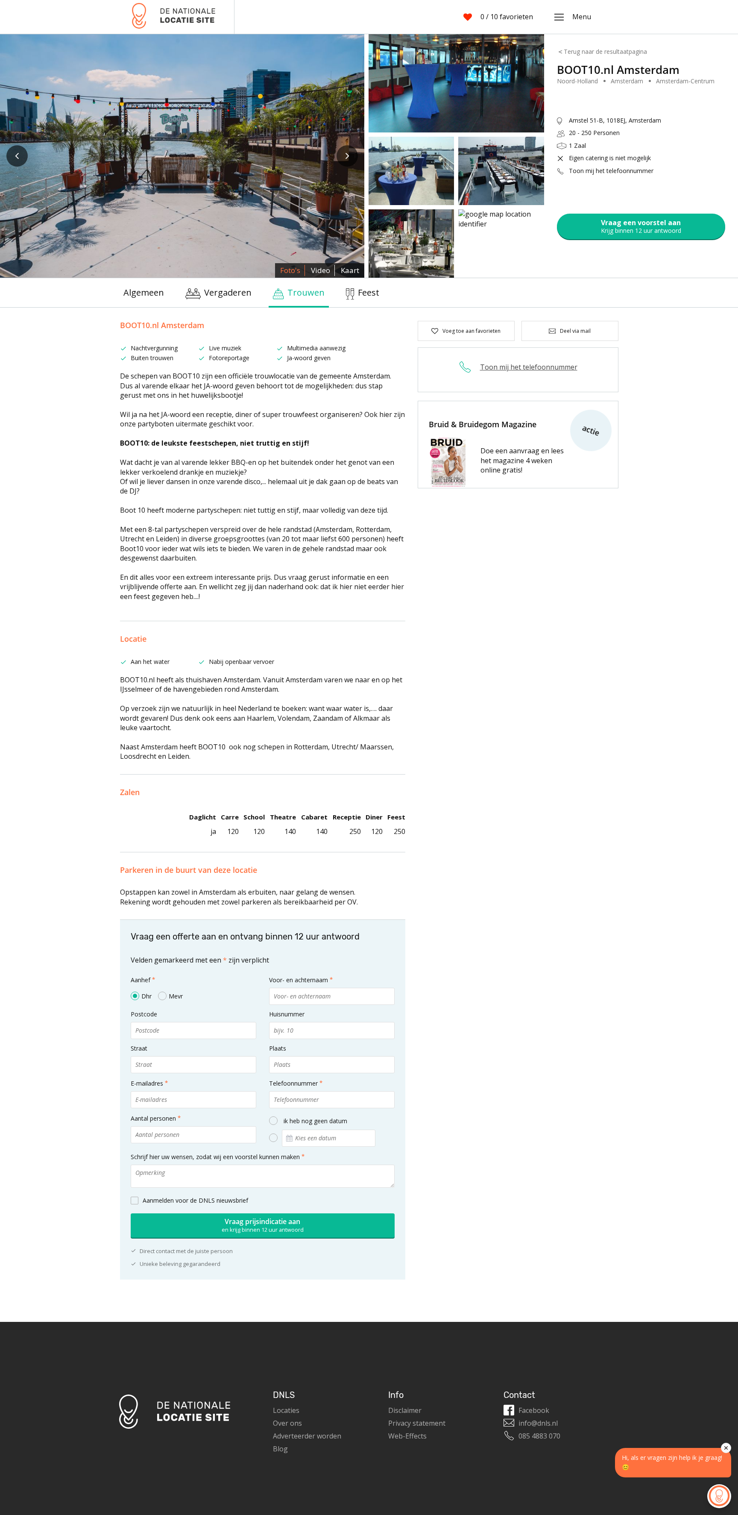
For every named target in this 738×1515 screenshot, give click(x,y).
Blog (280, 1448)
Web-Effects (407, 1436)
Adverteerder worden (307, 1436)
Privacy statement (416, 1423)
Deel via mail (575, 331)
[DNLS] (173, 17)
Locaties (286, 1410)
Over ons (287, 1423)
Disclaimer (405, 1410)
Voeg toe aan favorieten (471, 331)
